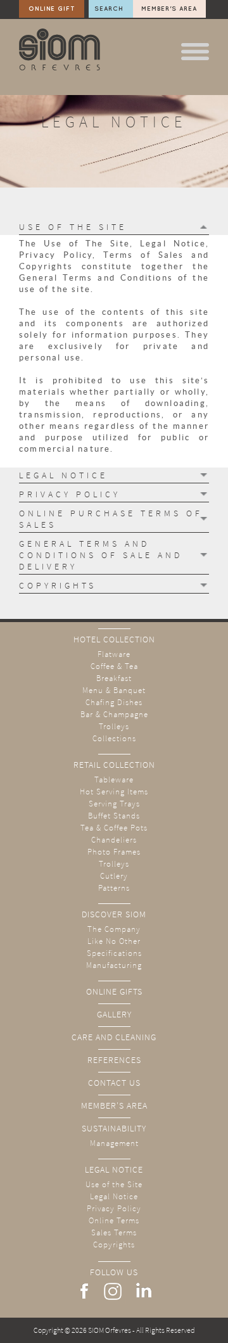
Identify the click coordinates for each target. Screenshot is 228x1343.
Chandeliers (114, 839)
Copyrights (114, 1244)
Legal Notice (114, 1169)
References (114, 1060)
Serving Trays (114, 803)
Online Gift (51, 9)
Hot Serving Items (114, 791)
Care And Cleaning (114, 1037)
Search (109, 9)
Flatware (114, 654)
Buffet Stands (114, 815)
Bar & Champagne (114, 714)
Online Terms (114, 1220)
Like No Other (114, 941)
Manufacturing (114, 965)
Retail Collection (114, 764)
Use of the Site (114, 1184)
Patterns (114, 887)
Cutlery (114, 875)
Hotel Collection (114, 639)
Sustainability (114, 1128)
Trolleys (114, 726)
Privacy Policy (114, 1208)
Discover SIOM (114, 914)
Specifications (114, 953)
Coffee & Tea (114, 666)
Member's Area (169, 9)
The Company (114, 929)
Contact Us (114, 1082)
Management (114, 1143)
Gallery (114, 1014)
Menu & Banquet (114, 690)
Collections (114, 738)
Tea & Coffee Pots (114, 827)
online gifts (114, 991)
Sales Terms (114, 1232)
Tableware (114, 779)
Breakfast (114, 678)
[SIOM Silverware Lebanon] (59, 67)
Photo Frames (114, 851)
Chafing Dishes (114, 702)
